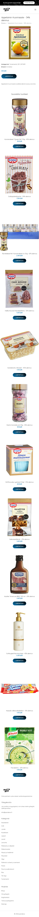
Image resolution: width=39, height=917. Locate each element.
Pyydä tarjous (29, 2)
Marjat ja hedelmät (7, 852)
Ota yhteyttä (5, 894)
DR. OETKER (21, 64)
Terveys (3, 876)
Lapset (3, 836)
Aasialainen (5, 822)
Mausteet (4, 856)
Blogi (3, 891)
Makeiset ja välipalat (7, 846)
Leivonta (4, 842)
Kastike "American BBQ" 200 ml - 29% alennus (19, 596)
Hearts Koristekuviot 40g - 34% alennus (19, 425)
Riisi (2, 872)
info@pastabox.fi (6, 812)
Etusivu (3, 23)
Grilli (2, 826)
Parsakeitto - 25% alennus (19, 768)
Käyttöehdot (5, 897)
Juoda (3, 829)
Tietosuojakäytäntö (7, 901)
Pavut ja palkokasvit (7, 869)
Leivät (3, 839)
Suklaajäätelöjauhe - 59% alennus (19, 196)
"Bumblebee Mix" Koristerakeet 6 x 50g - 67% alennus (19, 254)
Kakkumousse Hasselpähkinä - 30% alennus (19, 311)
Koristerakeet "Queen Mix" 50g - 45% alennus (19, 139)
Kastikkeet (4, 832)
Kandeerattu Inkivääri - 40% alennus (19, 368)
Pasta (3, 866)
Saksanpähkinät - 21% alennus (19, 539)
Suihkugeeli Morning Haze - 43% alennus (19, 653)
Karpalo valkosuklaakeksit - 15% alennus (19, 711)
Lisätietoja (9, 76)
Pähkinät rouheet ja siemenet (10, 862)
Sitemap (4, 904)
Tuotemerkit (13, 64)
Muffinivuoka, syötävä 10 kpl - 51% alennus (20, 482)
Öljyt (2, 859)
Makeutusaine (5, 849)
